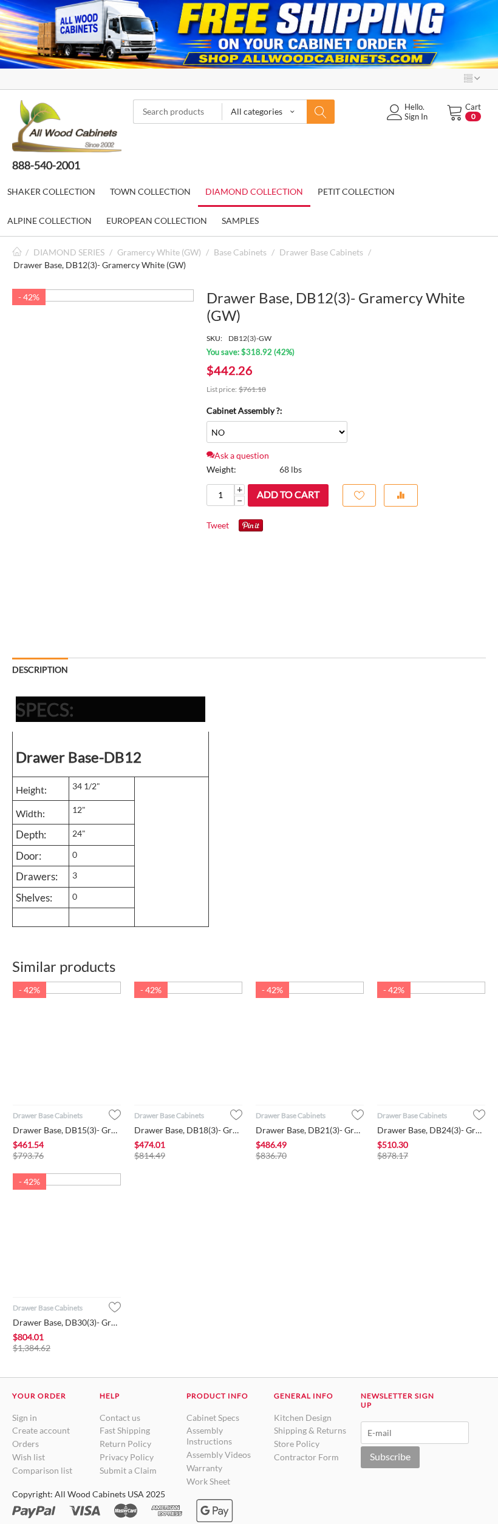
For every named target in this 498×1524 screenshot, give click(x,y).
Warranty (204, 1468)
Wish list (28, 1457)
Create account (41, 1430)
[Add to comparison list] (401, 495)
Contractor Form (306, 1457)
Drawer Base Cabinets (321, 252)
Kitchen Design (303, 1417)
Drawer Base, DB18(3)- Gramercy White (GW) (188, 1130)
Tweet (217, 525)
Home (17, 252)
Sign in (24, 1417)
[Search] (321, 111)
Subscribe (390, 1456)
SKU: (214, 338)
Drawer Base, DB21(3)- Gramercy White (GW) (310, 1130)
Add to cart (288, 494)
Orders (25, 1443)
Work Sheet (208, 1481)
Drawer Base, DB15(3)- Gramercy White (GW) (67, 1130)
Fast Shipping (125, 1430)
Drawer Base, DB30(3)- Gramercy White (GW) (67, 1322)
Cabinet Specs (212, 1417)
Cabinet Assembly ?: (244, 410)
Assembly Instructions (209, 1435)
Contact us (120, 1417)
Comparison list (42, 1470)
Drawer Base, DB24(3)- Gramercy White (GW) (431, 1130)
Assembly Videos (218, 1454)
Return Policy (125, 1443)
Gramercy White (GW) (159, 252)
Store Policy (296, 1443)
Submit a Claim (128, 1470)
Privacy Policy (127, 1457)
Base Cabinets (240, 252)
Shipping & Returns (310, 1430)
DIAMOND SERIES (68, 252)
